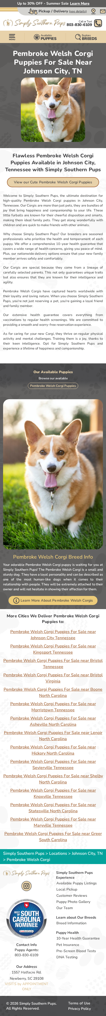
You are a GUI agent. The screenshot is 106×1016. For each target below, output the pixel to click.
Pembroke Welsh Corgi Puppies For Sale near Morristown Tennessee (53, 707)
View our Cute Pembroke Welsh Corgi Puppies (53, 182)
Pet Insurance (67, 944)
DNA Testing (66, 957)
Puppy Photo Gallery (73, 901)
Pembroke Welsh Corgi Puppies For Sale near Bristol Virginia (53, 678)
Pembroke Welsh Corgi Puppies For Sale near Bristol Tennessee (53, 664)
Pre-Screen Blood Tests (76, 951)
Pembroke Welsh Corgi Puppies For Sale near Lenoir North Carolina (53, 736)
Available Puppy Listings (76, 883)
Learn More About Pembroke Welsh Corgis (57, 600)
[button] (93, 11)
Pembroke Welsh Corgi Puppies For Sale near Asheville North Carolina (53, 721)
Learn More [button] (80, 3)
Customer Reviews (71, 895)
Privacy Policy (79, 1008)
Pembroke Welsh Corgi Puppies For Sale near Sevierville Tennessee (53, 765)
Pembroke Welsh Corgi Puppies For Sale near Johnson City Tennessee (53, 635)
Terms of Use (79, 1003)
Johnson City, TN (87, 853)
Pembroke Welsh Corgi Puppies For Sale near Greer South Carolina (53, 837)
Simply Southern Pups (24, 853)
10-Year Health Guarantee (78, 938)
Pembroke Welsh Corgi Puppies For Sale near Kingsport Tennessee (53, 649)
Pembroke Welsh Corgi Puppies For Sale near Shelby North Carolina (53, 779)
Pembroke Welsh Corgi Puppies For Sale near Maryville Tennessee (53, 822)
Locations (58, 853)
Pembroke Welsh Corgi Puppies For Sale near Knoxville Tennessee (53, 793)
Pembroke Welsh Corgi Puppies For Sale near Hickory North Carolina (53, 750)
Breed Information (71, 923)
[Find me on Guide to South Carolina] (26, 918)
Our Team (64, 908)
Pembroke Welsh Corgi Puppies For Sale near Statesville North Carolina (53, 808)
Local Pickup (66, 889)
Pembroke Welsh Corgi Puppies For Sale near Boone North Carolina (53, 692)
